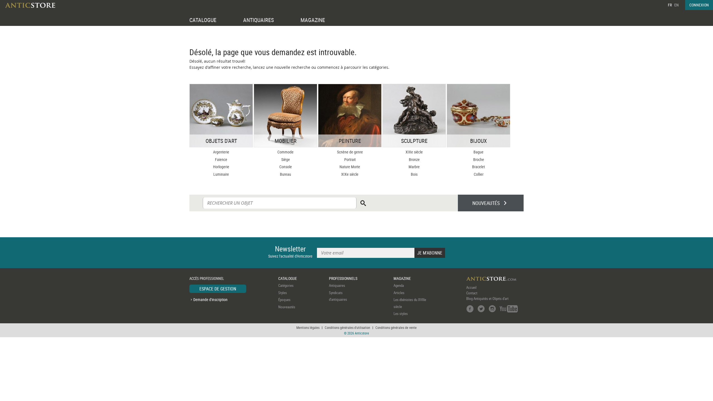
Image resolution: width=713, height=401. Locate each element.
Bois (414, 174)
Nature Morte (350, 166)
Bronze (414, 159)
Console (285, 166)
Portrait (350, 159)
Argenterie (221, 152)
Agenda (399, 285)
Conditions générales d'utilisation (347, 327)
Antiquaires (337, 285)
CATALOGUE (202, 20)
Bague (478, 152)
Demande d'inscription (210, 299)
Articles (399, 292)
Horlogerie (221, 166)
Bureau (285, 174)
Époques (284, 299)
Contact (471, 292)
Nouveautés (286, 306)
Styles (282, 292)
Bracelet (478, 166)
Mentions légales (307, 327)
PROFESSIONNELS (343, 278)
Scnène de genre (350, 152)
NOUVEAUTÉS (486, 203)
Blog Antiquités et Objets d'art (487, 298)
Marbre (414, 166)
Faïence (221, 159)
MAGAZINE (313, 20)
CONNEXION (699, 5)
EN (676, 5)
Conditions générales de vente (396, 327)
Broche (478, 159)
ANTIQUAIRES (258, 20)
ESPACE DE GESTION (217, 289)
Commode (285, 152)
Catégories (286, 285)
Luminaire (221, 174)
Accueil (471, 287)
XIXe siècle (349, 174)
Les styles (401, 313)
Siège (285, 159)
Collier (479, 174)
